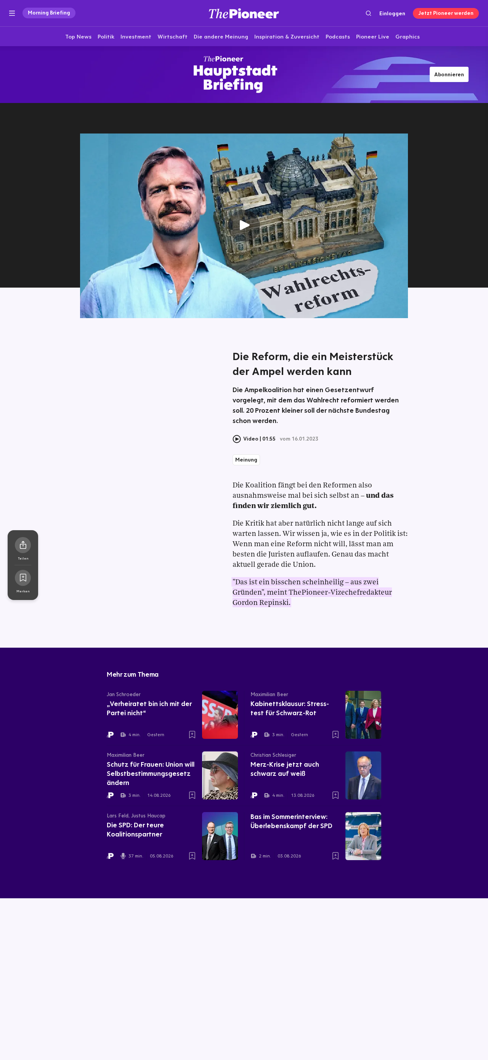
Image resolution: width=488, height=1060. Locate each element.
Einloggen (392, 13)
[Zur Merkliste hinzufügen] (23, 578)
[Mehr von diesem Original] (244, 74)
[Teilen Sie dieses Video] (23, 545)
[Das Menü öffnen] (12, 13)
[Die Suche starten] (368, 13)
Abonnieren (449, 74)
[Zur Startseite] (244, 13)
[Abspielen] (244, 226)
